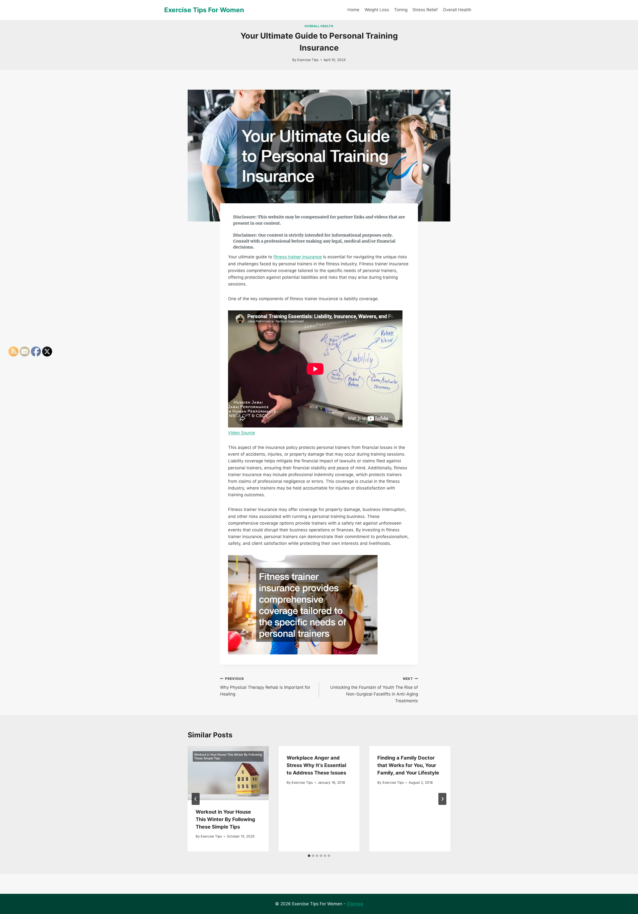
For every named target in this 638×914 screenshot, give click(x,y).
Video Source (241, 432)
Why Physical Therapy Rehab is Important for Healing (265, 687)
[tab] (309, 855)
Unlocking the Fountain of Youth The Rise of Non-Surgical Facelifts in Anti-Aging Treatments (374, 690)
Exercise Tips (308, 60)
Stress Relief (425, 9)
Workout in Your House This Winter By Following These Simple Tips (225, 819)
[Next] (442, 799)
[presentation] (228, 773)
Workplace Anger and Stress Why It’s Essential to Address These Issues (316, 765)
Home (353, 9)
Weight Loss (377, 9)
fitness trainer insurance (297, 256)
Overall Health (457, 9)
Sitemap (355, 903)
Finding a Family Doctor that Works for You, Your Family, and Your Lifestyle (408, 765)
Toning (400, 9)
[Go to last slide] (196, 799)
